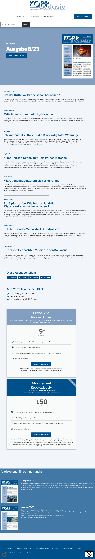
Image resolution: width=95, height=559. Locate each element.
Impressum (55, 548)
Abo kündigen (9, 548)
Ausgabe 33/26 (27, 507)
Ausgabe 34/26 (27, 481)
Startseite (21, 16)
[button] (12, 277)
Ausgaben (35, 16)
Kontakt (79, 548)
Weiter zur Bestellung (41, 364)
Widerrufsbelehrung (21, 548)
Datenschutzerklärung (68, 548)
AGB (31, 548)
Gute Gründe (49, 16)
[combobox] (10, 24)
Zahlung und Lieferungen (42, 548)
